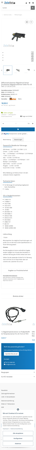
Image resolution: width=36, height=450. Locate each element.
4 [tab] (32, 60)
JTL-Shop (3, 449)
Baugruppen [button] (5, 372)
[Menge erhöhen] (33, 123)
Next (34, 70)
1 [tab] (32, 53)
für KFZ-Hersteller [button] (7, 376)
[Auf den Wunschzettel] (31, 22)
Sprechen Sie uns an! (11, 354)
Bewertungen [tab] (18, 139)
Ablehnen (18, 443)
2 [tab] (32, 55)
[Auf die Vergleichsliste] (27, 22)
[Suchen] (33, 8)
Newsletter (4, 390)
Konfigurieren (18, 438)
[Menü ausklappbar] (2, 2)
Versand (13, 105)
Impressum (6, 428)
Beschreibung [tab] (7, 139)
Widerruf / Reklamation (8, 404)
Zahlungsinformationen (8, 393)
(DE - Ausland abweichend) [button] (8, 115)
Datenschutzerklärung (17, 428)
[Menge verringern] (3, 123)
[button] (26, 2)
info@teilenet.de (10, 364)
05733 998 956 (10, 362)
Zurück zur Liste (7, 15)
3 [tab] (32, 58)
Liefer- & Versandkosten (8, 397)
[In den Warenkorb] (2, 18)
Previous (1, 70)
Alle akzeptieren (18, 433)
